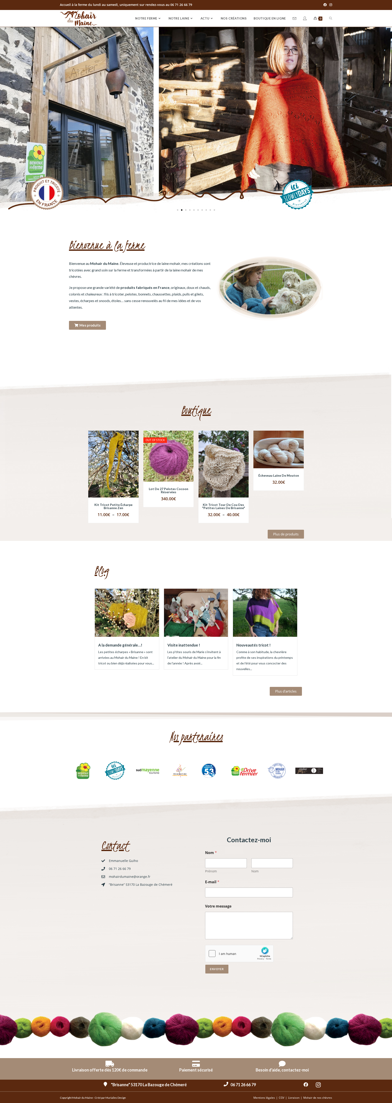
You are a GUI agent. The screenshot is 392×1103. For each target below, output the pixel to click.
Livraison (293, 1098)
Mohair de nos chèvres (317, 1098)
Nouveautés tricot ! (253, 645)
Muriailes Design (115, 1097)
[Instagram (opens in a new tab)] (330, 4)
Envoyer (217, 969)
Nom (255, 871)
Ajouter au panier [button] (284, 454)
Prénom (211, 871)
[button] (5, 120)
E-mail (212, 882)
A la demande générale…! (120, 645)
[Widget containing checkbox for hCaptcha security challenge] (239, 953)
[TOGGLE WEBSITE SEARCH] (331, 18)
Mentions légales (264, 1098)
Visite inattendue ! (183, 645)
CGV (281, 1098)
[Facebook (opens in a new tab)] (325, 4)
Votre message (218, 906)
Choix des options (119, 468)
